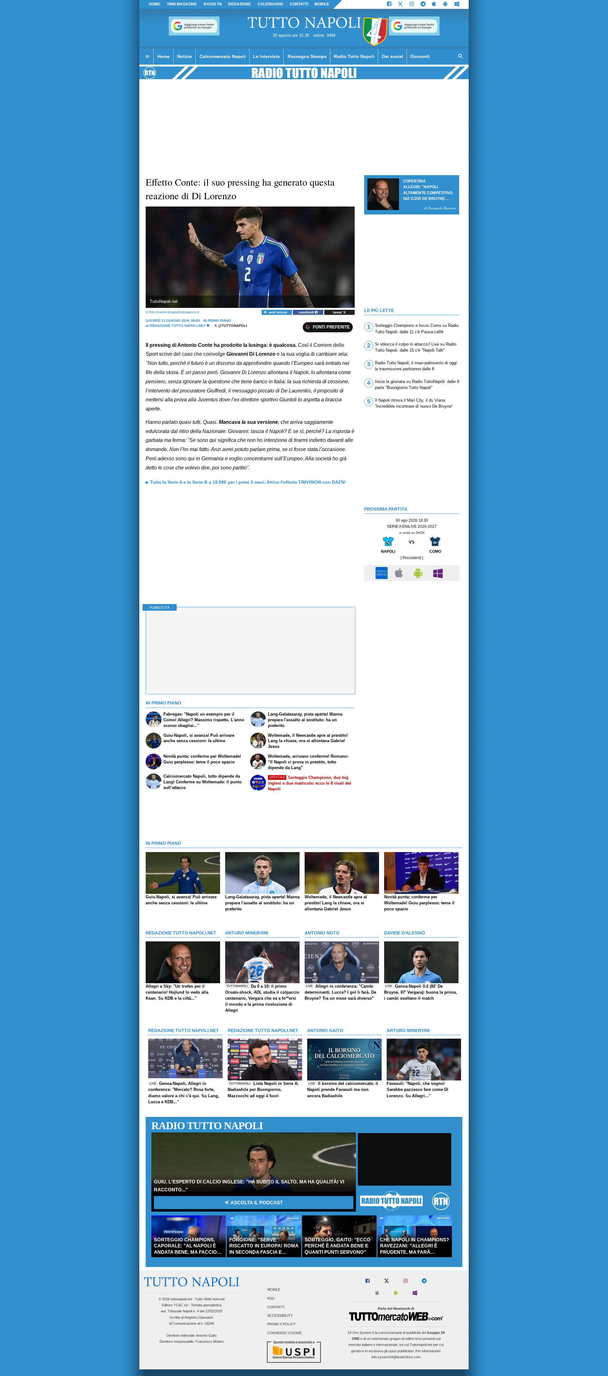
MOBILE (321, 4)
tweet (338, 312)
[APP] (383, 572)
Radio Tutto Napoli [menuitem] (354, 56)
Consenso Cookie (284, 1333)
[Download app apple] (434, 4)
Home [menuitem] (163, 56)
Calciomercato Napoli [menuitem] (223, 56)
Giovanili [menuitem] (420, 56)
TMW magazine (182, 4)
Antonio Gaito (206, 1335)
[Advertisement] (411, 628)
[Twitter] (400, 4)
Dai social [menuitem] (392, 56)
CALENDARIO (270, 4)
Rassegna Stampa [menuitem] (307, 56)
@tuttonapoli (232, 326)
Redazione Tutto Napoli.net (178, 326)
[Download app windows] (457, 4)
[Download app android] (445, 4)
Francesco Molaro (209, 1341)
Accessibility (280, 1316)
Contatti (275, 1307)
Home (154, 4)
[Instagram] (412, 4)
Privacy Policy (281, 1324)
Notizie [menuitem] (184, 56)
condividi (307, 312)
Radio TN (213, 4)
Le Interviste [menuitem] (266, 56)
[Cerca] (461, 56)
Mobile (273, 1290)
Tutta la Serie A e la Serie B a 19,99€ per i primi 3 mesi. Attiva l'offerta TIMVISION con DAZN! (248, 482)
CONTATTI (299, 4)
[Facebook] (389, 4)
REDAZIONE (239, 4)
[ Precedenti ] (412, 558)
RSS (270, 1298)
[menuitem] (147, 56)
